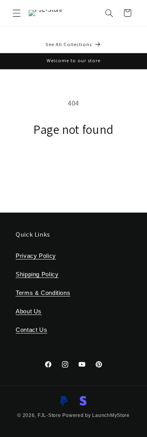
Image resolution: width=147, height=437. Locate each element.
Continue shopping (73, 159)
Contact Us (31, 330)
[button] (16, 13)
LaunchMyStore (111, 415)
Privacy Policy (36, 256)
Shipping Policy (37, 274)
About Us (29, 311)
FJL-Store (49, 415)
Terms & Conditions (43, 293)
